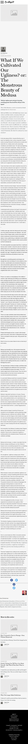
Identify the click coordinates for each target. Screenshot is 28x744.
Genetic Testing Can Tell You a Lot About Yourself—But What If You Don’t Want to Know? (12, 665)
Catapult (8, 725)
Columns (2, 55)
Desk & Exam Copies (14, 720)
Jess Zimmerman (4, 53)
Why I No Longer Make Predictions (11, 695)
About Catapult (14, 716)
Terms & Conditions (14, 736)
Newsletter (14, 739)
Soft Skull (20, 725)
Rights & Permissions (14, 719)
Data (6, 633)
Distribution (14, 717)
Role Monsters (8, 55)
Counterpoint (14, 725)
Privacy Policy (14, 738)
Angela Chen (6, 644)
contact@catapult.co (17, 730)
